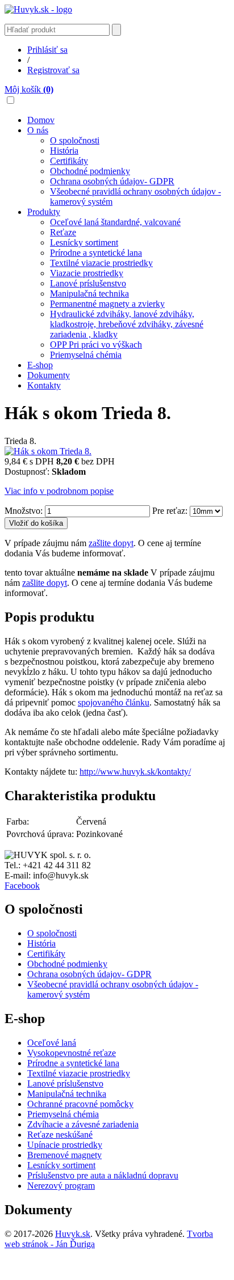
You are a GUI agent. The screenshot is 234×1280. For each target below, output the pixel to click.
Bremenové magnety (64, 1155)
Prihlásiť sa (47, 49)
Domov (41, 120)
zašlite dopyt (111, 543)
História (64, 150)
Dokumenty (48, 375)
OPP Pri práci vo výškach (96, 344)
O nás (37, 130)
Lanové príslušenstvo (88, 283)
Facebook (22, 885)
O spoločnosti (74, 140)
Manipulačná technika (89, 293)
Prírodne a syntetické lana (96, 252)
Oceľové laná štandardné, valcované (115, 222)
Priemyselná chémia (86, 355)
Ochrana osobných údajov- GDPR (112, 181)
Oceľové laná (51, 1042)
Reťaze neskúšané (60, 1134)
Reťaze (63, 232)
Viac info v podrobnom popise (59, 491)
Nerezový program (61, 1185)
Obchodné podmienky (90, 171)
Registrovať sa (53, 70)
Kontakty (44, 385)
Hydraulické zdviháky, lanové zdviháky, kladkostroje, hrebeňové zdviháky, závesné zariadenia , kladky (126, 324)
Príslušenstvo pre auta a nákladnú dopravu (102, 1175)
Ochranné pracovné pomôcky (80, 1104)
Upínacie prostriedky (64, 1145)
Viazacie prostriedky (86, 273)
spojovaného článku (113, 702)
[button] (10, 100)
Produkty (43, 212)
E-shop (40, 365)
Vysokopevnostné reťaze (71, 1053)
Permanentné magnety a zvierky (107, 304)
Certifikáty (69, 161)
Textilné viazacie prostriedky (101, 263)
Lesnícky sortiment (84, 242)
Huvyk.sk (72, 1234)
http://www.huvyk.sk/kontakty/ (135, 771)
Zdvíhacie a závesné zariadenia (83, 1124)
